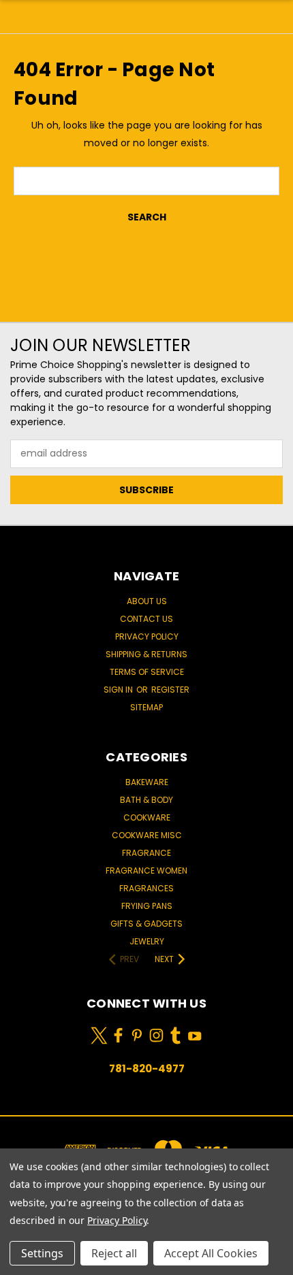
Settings (42, 1253)
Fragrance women (146, 870)
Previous (21, 1261)
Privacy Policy (147, 636)
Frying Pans (146, 906)
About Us (147, 601)
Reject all (114, 1253)
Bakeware (146, 782)
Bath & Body (146, 800)
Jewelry (146, 941)
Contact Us (146, 619)
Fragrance (146, 853)
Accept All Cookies (211, 1253)
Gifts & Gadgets (146, 923)
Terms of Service (147, 672)
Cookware (146, 817)
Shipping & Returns (146, 654)
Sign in (119, 689)
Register (170, 689)
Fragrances (146, 888)
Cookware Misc (147, 835)
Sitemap (146, 707)
